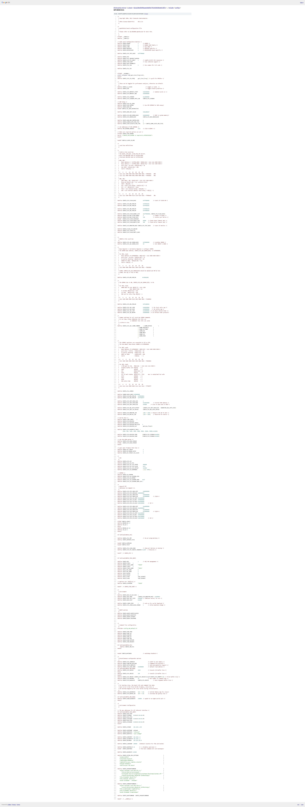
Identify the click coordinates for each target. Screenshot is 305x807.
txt (298, 804)
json (302, 804)
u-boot (130, 8)
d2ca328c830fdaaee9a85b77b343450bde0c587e (150, 8)
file (146, 13)
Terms (18, 804)
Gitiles (9, 804)
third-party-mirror (120, 8)
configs (177, 8)
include (171, 8)
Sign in (301, 2)
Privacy (14, 804)
